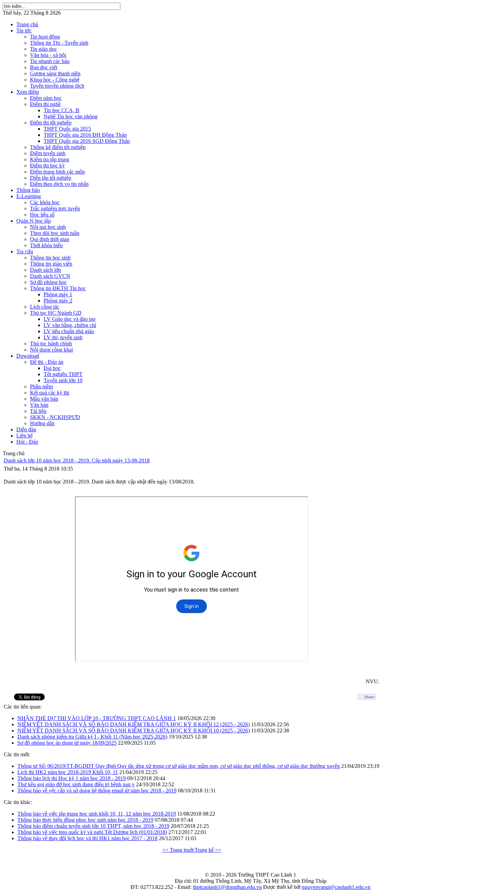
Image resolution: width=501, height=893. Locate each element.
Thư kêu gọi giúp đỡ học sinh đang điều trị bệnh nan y (76, 784)
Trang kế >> (208, 850)
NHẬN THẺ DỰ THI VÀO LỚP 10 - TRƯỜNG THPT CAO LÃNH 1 (96, 718)
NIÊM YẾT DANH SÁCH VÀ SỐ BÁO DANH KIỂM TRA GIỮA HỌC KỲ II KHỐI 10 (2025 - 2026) (133, 730)
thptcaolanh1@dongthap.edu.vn (227, 887)
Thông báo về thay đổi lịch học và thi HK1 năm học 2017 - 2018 (87, 838)
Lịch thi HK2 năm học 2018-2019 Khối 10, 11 (67, 772)
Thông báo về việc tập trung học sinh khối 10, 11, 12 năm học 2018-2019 (96, 814)
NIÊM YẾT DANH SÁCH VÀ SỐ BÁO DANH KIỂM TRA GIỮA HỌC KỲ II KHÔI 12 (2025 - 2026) (133, 724)
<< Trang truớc (178, 850)
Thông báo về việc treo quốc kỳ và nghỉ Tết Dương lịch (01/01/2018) (92, 832)
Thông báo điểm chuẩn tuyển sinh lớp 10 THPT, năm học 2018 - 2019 (93, 826)
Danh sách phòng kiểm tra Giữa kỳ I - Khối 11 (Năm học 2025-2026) (92, 737)
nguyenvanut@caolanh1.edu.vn (336, 887)
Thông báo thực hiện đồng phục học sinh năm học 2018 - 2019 (85, 820)
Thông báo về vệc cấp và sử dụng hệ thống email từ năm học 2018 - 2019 (97, 790)
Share (369, 697)
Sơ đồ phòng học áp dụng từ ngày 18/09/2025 (67, 743)
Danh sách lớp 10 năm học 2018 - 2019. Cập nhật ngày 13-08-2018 (77, 460)
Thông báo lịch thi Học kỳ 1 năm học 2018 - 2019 (71, 778)
